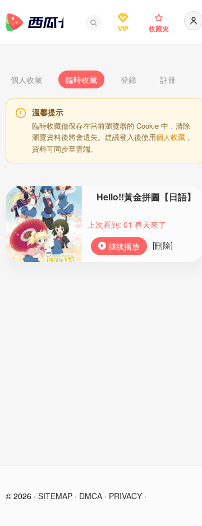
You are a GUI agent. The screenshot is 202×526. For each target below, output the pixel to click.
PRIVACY (125, 495)
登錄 (128, 79)
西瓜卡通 (34, 22)
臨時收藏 (81, 79)
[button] (94, 22)
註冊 (168, 79)
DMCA (90, 495)
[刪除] (163, 245)
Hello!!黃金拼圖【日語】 (146, 196)
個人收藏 (26, 79)
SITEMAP (55, 495)
